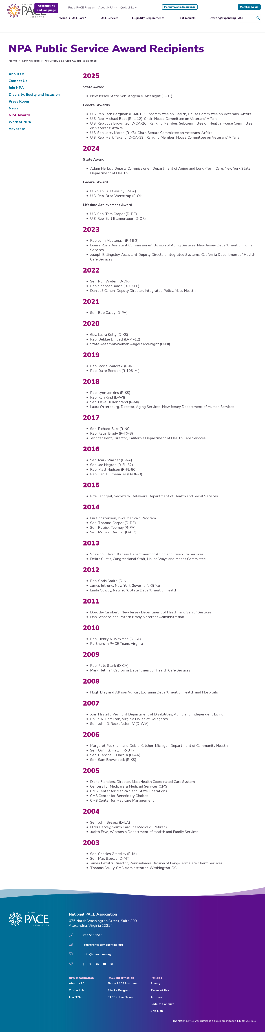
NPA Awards (31, 61)
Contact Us (18, 80)
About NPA (106, 8)
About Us (17, 74)
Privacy (155, 983)
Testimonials (187, 18)
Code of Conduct (162, 1004)
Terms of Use (160, 990)
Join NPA (16, 87)
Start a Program (119, 990)
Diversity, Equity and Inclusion (34, 94)
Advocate (17, 128)
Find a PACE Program (81, 8)
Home (13, 61)
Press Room (19, 101)
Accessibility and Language (46, 8)
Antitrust (157, 997)
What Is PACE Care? (72, 18)
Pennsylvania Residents (179, 7)
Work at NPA (20, 122)
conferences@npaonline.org (103, 945)
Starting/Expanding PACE (226, 18)
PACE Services (109, 18)
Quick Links (127, 8)
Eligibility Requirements (148, 18)
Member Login (249, 7)
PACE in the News (120, 997)
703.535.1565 (92, 935)
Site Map (157, 1011)
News (13, 108)
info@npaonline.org (97, 954)
